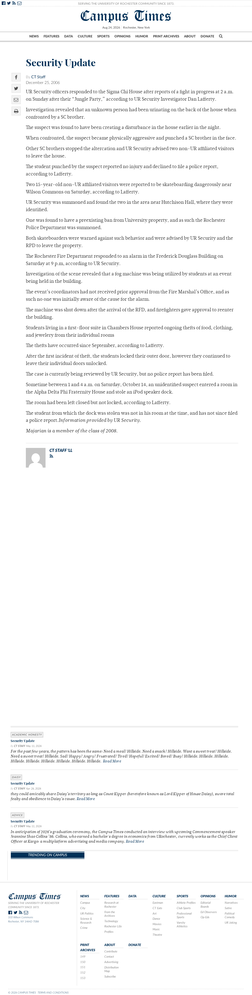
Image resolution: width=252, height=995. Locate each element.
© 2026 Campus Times (22, 992)
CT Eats (157, 908)
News (34, 36)
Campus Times (126, 15)
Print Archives (166, 36)
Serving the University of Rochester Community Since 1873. (126, 3)
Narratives (231, 902)
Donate (207, 36)
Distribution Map (111, 969)
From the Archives (109, 914)
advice (17, 815)
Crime (84, 927)
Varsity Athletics (182, 924)
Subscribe (110, 976)
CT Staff (38, 77)
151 (82, 967)
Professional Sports (184, 915)
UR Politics (87, 913)
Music (156, 929)
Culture (85, 36)
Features (51, 36)
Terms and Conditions (53, 992)
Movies (157, 924)
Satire (228, 908)
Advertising (111, 962)
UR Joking (231, 922)
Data (68, 36)
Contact (109, 956)
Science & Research (86, 920)
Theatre (157, 934)
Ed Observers (209, 912)
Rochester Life (113, 926)
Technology (111, 921)
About (190, 36)
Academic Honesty (27, 734)
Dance (156, 918)
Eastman (158, 902)
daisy (16, 777)
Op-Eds (205, 917)
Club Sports (184, 908)
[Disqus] (124, 535)
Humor (141, 36)
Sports (103, 36)
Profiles (108, 931)
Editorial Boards (206, 904)
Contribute (110, 951)
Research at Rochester (111, 904)
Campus (85, 902)
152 (82, 972)
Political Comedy (230, 915)
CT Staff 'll (60, 450)
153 (82, 978)
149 (82, 956)
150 (82, 962)
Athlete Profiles (186, 902)
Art (155, 913)
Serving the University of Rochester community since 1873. (33, 905)
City (82, 908)
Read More (112, 761)
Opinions (122, 36)
